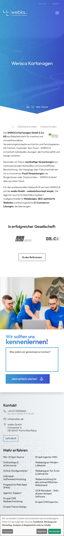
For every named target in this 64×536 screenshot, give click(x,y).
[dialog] (32, 525)
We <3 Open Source (13, 456)
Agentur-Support (12, 492)
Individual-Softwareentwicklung (14, 478)
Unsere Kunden (48, 126)
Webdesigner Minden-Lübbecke (47, 464)
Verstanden (54, 531)
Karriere (44, 3)
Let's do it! (11, 438)
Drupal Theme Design (14, 506)
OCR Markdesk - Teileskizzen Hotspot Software (47, 493)
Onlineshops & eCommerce (10, 464)
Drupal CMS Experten (46, 501)
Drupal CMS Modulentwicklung (12, 500)
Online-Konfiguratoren (15, 470)
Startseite (8, 126)
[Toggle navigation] (57, 13)
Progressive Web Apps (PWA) (15, 486)
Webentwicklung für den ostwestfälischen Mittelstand (46, 482)
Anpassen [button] (7, 531)
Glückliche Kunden (27, 126)
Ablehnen (41, 531)
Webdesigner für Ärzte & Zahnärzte (47, 472)
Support (56, 3)
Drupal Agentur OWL (46, 456)
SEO (40, 198)
